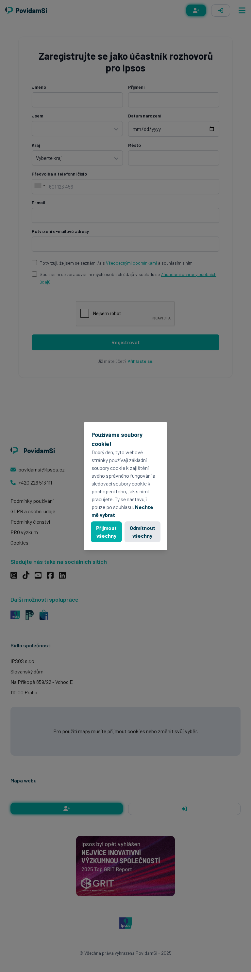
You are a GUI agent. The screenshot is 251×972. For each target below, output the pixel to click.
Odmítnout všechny (142, 532)
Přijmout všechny (106, 532)
